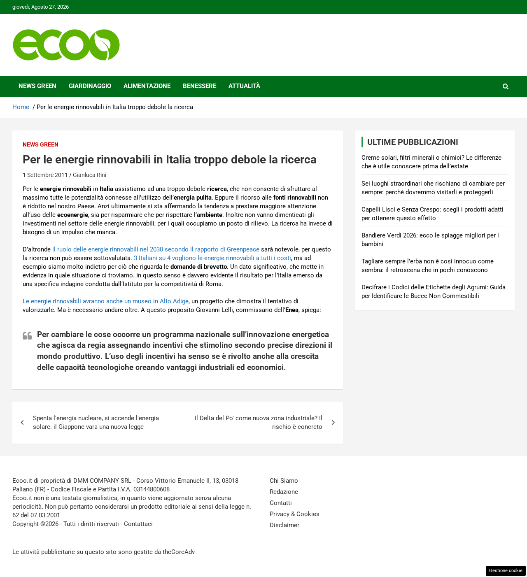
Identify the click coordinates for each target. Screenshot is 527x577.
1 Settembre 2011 (45, 175)
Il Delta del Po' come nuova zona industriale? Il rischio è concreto (258, 422)
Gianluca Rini (89, 175)
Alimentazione (147, 86)
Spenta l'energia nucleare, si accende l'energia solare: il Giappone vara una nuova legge (96, 422)
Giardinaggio (90, 86)
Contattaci (138, 524)
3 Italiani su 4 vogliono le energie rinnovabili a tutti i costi (212, 258)
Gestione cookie (505, 570)
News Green (37, 86)
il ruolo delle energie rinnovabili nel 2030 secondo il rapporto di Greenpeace (155, 249)
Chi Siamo (284, 480)
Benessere (199, 86)
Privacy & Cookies (294, 514)
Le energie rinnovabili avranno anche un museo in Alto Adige (106, 301)
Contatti (281, 503)
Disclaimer (284, 525)
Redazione (284, 492)
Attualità (244, 86)
